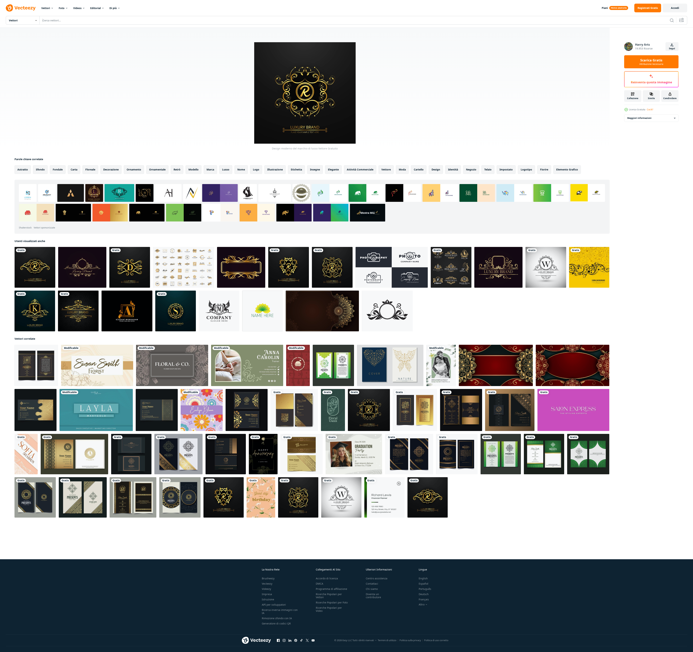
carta (74, 169)
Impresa (267, 594)
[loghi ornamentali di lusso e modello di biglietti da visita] (36, 365)
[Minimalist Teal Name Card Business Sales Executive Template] (96, 410)
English (423, 578)
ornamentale (157, 169)
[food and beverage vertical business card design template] (298, 365)
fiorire (544, 169)
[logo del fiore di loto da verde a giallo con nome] (262, 311)
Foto (61, 8)
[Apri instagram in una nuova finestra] (284, 640)
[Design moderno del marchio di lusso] (369, 410)
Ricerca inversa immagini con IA (280, 611)
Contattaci (372, 583)
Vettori (45, 8)
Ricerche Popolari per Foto (332, 602)
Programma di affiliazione (331, 589)
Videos (77, 8)
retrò (177, 169)
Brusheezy (268, 578)
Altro (421, 604)
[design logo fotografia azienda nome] (391, 267)
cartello (419, 169)
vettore (386, 169)
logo (256, 169)
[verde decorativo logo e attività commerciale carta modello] (333, 365)
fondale (58, 169)
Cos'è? (650, 109)
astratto (22, 169)
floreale (90, 169)
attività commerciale (360, 169)
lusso (225, 169)
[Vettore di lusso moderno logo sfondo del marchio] (545, 267)
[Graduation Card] (354, 454)
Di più (113, 8)
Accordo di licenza (327, 578)
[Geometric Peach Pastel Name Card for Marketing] (26, 454)
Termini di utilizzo (387, 640)
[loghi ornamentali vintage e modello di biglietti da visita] (131, 454)
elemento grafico (567, 169)
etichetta (296, 169)
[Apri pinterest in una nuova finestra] (295, 640)
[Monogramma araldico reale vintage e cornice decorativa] (451, 267)
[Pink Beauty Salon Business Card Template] (573, 410)
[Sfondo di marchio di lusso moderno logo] (34, 267)
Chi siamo (372, 589)
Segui (672, 48)
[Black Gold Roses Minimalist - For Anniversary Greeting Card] (263, 454)
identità (453, 169)
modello (193, 169)
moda (402, 169)
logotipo (526, 169)
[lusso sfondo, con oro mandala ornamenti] (496, 365)
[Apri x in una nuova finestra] (307, 640)
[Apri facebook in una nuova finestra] (278, 640)
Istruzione (268, 599)
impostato (506, 169)
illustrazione (275, 169)
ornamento (134, 169)
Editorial (95, 8)
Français (424, 599)
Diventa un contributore (373, 595)
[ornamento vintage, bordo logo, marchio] (241, 267)
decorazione (111, 169)
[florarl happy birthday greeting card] (261, 497)
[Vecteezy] (21, 8)
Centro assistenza (376, 578)
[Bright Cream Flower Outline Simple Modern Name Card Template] (97, 365)
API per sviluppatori (274, 604)
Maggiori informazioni (639, 118)
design (436, 169)
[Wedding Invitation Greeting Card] (441, 365)
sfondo (40, 169)
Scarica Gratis (651, 62)
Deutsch (424, 594)
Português (425, 589)
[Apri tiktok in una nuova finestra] (301, 640)
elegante (333, 169)
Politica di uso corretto (436, 640)
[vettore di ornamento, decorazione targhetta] (387, 311)
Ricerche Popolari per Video (329, 609)
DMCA (319, 583)
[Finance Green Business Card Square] (384, 497)
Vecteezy (267, 583)
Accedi (675, 8)
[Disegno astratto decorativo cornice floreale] (589, 267)
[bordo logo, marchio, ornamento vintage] (82, 267)
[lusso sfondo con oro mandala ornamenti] (572, 365)
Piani (605, 8)
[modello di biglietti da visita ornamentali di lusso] (301, 454)
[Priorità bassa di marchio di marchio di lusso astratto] (129, 267)
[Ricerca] (672, 20)
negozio (471, 169)
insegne (315, 169)
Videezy (266, 589)
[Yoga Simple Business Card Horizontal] (247, 365)
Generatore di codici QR (276, 623)
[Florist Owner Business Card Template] (333, 410)
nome (241, 169)
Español (423, 583)
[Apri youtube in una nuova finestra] (313, 640)
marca (210, 169)
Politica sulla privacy (410, 640)
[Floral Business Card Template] (202, 410)
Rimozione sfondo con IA (277, 618)
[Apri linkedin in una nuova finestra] (289, 640)
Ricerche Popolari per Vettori (329, 595)
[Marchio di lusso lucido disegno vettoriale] (34, 311)
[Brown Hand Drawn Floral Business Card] (172, 365)
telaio (488, 169)
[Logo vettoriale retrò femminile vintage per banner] (183, 267)
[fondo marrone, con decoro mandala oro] (322, 311)
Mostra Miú (367, 212)
